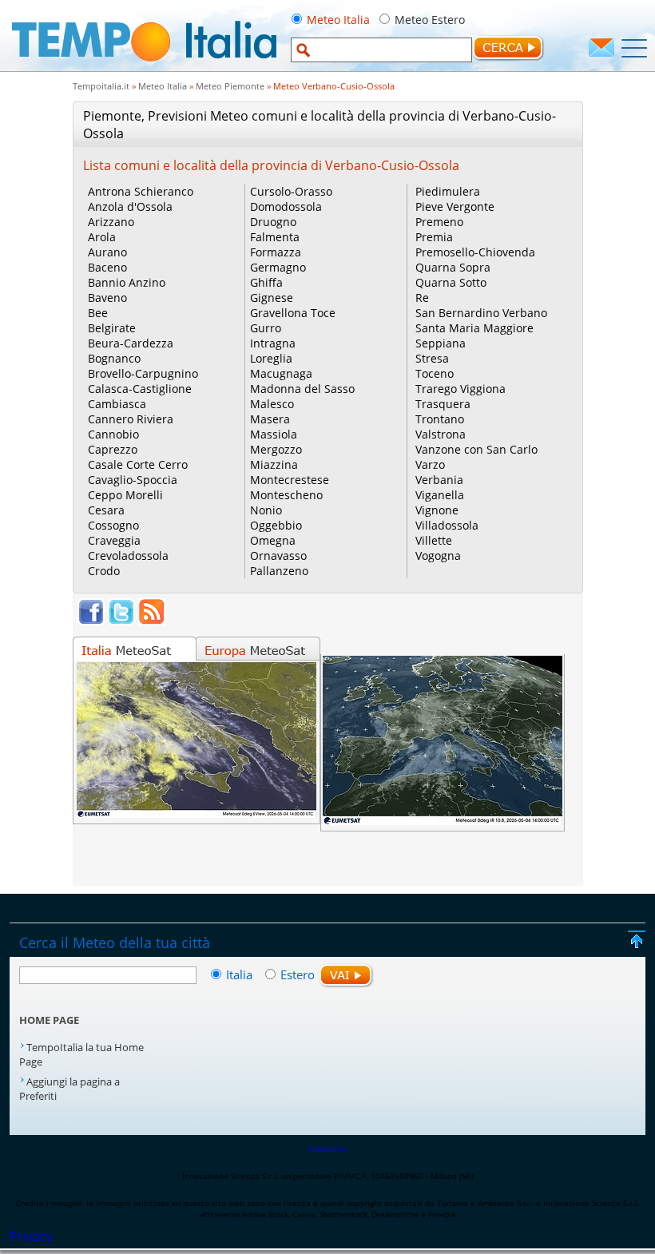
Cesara (106, 510)
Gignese (271, 297)
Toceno (434, 373)
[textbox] (381, 50)
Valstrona (440, 434)
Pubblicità (327, 1148)
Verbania (439, 479)
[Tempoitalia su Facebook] (91, 620)
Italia (241, 974)
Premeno (439, 221)
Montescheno (286, 494)
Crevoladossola (128, 555)
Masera (270, 419)
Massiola (273, 434)
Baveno (107, 297)
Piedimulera (447, 191)
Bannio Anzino (126, 282)
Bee (98, 312)
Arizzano (111, 221)
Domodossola (286, 206)
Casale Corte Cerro (138, 464)
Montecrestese (289, 479)
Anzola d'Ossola (130, 206)
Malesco (272, 403)
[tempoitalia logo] (144, 66)
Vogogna (438, 555)
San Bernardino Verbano (481, 312)
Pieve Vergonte (454, 206)
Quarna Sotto (450, 282)
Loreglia (271, 358)
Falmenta (275, 236)
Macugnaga (281, 373)
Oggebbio (276, 525)
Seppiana (440, 343)
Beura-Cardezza (130, 343)
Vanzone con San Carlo (476, 449)
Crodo (104, 570)
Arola (102, 236)
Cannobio (113, 434)
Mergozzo (276, 449)
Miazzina (274, 464)
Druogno (273, 221)
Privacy (31, 1236)
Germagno (278, 267)
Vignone (436, 510)
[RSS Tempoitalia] (151, 620)
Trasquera (442, 403)
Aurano (107, 252)
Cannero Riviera (130, 419)
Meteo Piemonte (230, 86)
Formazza (275, 252)
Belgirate (112, 327)
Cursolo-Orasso (291, 191)
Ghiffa (266, 282)
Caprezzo (112, 449)
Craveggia (114, 540)
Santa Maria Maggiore (474, 327)
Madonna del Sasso (302, 388)
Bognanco (114, 358)
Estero (297, 974)
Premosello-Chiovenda (475, 252)
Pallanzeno (279, 570)
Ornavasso (278, 555)
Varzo (430, 464)
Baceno (107, 267)
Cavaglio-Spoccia (132, 479)
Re (422, 297)
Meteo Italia (338, 19)
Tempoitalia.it (101, 86)
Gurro (265, 327)
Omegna (273, 540)
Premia (434, 236)
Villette (433, 540)
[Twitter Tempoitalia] (121, 620)
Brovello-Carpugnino (143, 373)
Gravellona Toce (292, 312)
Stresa (432, 358)
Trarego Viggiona (460, 388)
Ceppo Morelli (125, 494)
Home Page (49, 1020)
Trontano (439, 419)
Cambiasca (117, 403)
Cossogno (113, 525)
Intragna (273, 343)
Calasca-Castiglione (140, 388)
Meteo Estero (430, 19)
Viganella (439, 494)
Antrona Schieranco (140, 191)
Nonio (266, 510)
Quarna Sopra (452, 267)
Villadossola (446, 525)
